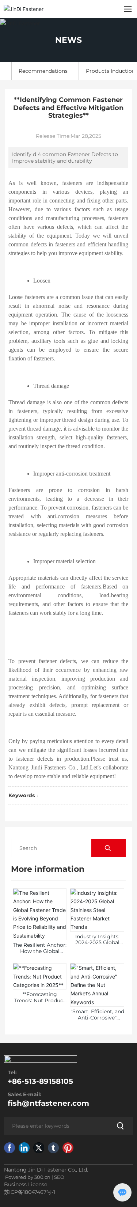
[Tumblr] (53, 1147)
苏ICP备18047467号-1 (29, 1192)
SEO (59, 1177)
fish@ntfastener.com (48, 1103)
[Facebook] (9, 1147)
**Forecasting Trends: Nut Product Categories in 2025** (39, 1000)
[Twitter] (38, 1147)
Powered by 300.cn (27, 1177)
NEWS (68, 40)
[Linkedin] (24, 1147)
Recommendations (43, 71)
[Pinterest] (67, 1147)
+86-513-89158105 (40, 1081)
